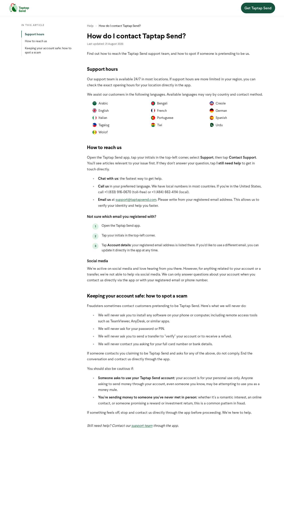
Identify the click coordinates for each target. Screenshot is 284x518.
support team (141, 425)
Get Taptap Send (258, 8)
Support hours (34, 34)
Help (90, 26)
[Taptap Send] (19, 8)
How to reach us (36, 41)
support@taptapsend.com (136, 199)
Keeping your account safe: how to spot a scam (48, 50)
